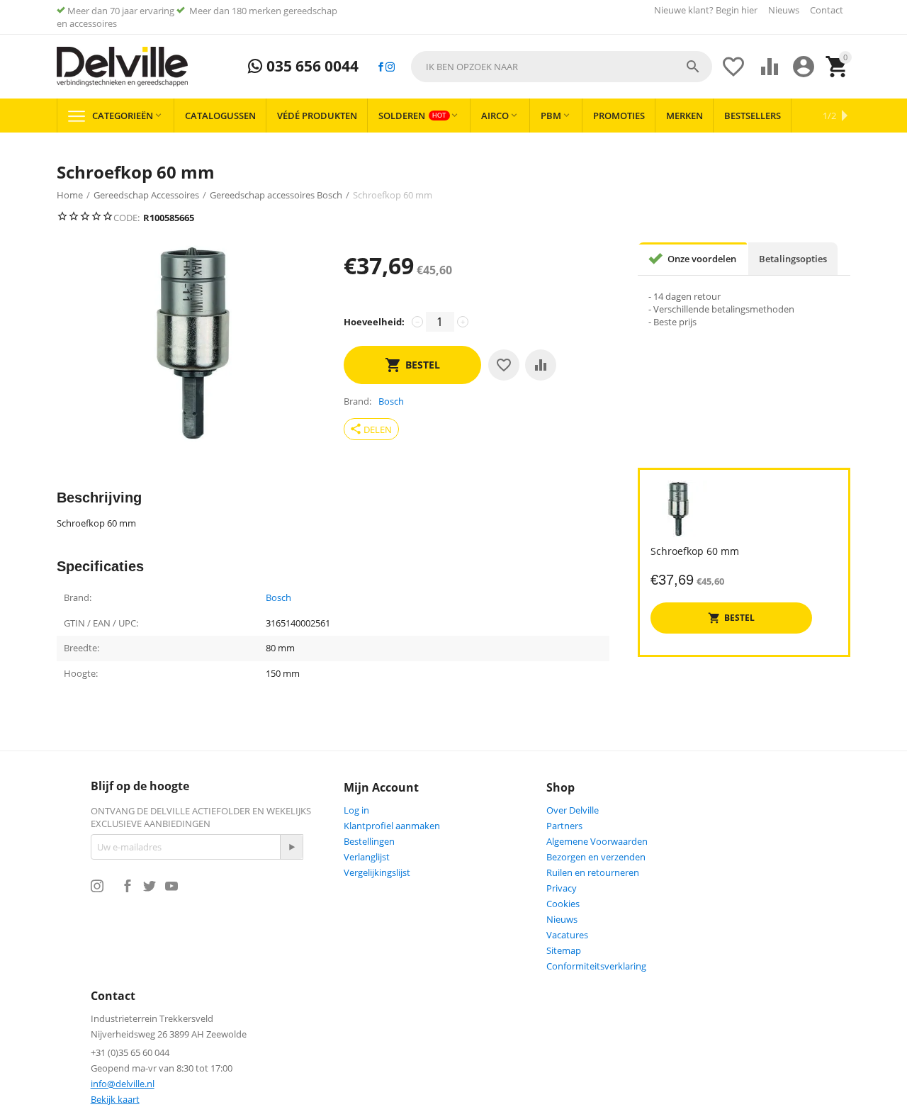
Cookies (563, 903)
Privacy (561, 888)
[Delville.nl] (122, 66)
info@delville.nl (122, 1083)
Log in (356, 810)
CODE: (126, 217)
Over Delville (572, 810)
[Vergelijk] (540, 365)
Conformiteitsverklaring (596, 966)
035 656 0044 (311, 66)
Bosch (278, 598)
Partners (564, 825)
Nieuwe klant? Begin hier (705, 10)
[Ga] (291, 847)
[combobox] (561, 66)
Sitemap (563, 950)
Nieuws (783, 10)
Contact (826, 10)
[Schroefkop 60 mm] (193, 343)
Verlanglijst (367, 856)
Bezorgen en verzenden (596, 856)
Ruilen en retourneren (592, 872)
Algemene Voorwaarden (597, 841)
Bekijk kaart (115, 1099)
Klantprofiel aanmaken (392, 825)
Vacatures (567, 934)
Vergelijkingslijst (377, 872)
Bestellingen (369, 841)
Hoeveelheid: (374, 321)
